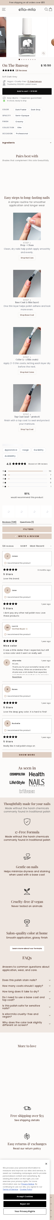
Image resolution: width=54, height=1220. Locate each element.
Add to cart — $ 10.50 (27, 91)
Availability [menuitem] (10, 456)
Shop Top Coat (27, 429)
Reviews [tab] (9, 522)
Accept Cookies (25, 1196)
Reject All (25, 1204)
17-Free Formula (35, 81)
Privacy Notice (27, 1184)
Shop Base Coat (27, 315)
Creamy (19, 121)
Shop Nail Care (27, 258)
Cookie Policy (26, 1189)
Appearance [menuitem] (11, 450)
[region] (27, 2)
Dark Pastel (21, 109)
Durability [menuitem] (38, 450)
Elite (19, 127)
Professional (22, 133)
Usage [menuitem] (25, 450)
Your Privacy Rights (25, 1211)
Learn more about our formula (27, 948)
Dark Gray (35, 109)
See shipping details (27, 1120)
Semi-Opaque (22, 115)
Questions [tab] (27, 522)
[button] (27, 471)
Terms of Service (10, 1189)
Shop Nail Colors (27, 372)
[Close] (46, 1164)
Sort (24, 546)
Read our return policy (27, 1148)
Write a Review (34, 537)
